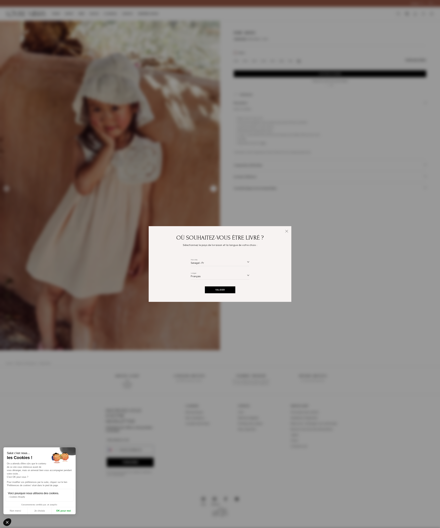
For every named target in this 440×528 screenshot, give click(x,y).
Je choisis (39, 510)
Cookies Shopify (17, 497)
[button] (7, 522)
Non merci (15, 510)
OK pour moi (63, 510)
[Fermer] (286, 231)
